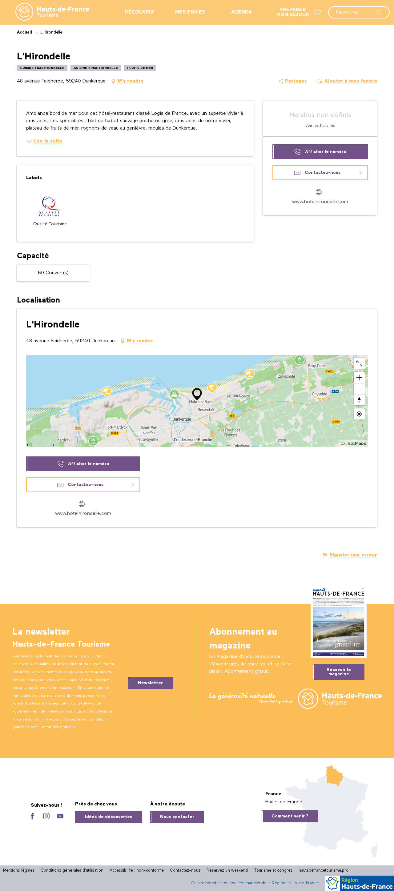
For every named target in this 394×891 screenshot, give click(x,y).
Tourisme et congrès (273, 871)
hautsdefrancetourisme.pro (323, 871)
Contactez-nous (185, 871)
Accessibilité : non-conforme (137, 871)
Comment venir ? (289, 816)
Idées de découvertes (108, 817)
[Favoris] (318, 12)
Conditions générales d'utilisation (72, 871)
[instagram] (46, 816)
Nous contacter (177, 817)
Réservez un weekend (227, 871)
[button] (359, 9)
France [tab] (273, 794)
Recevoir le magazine (339, 672)
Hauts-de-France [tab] (283, 802)
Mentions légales (18, 871)
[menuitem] (47, 12)
